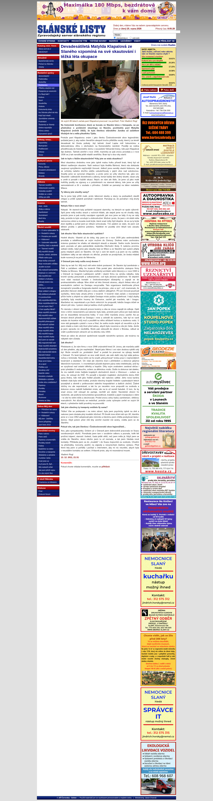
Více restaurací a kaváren (152, 57)
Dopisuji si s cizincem (47, 273)
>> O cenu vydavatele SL (49, 230)
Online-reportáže (45, 128)
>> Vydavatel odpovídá (48, 242)
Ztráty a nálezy (44, 209)
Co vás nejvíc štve (46, 473)
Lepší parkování (148, 73)
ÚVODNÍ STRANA (46, 41)
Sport (41, 100)
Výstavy (42, 173)
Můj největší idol (45, 276)
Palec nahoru (44, 434)
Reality (41, 221)
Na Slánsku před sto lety (48, 112)
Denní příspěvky (45, 422)
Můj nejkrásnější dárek (47, 352)
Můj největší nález (46, 315)
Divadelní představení (47, 170)
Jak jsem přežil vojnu (47, 470)
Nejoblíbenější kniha (47, 358)
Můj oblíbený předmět (47, 294)
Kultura (41, 97)
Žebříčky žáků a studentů (48, 246)
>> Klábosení (44, 239)
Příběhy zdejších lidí (46, 88)
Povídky (42, 388)
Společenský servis (46, 61)
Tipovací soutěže (45, 185)
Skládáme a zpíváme (47, 455)
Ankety (41, 67)
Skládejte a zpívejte (46, 379)
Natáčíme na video (46, 449)
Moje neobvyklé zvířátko (48, 264)
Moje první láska (45, 361)
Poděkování (43, 149)
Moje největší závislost (47, 312)
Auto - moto (43, 206)
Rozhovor (42, 398)
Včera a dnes (44, 131)
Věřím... (41, 285)
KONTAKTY (63, 41)
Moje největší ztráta (46, 331)
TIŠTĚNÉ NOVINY (98, 41)
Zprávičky (42, 82)
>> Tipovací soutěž (46, 249)
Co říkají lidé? (44, 94)
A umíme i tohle (45, 458)
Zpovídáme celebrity (46, 119)
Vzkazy (41, 152)
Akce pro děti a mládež (151, 65)
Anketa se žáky (44, 401)
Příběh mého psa (45, 258)
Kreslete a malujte (46, 376)
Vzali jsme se (44, 461)
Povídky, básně (44, 443)
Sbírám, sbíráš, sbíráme (48, 255)
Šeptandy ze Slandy (46, 125)
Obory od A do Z (45, 49)
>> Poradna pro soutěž (48, 236)
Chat (40, 491)
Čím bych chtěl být (46, 288)
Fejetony (42, 385)
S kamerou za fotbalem (48, 482)
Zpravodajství (44, 76)
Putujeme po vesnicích (47, 91)
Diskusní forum (44, 494)
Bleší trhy (42, 218)
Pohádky (42, 391)
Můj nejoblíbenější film (47, 300)
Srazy (41, 155)
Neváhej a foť (44, 370)
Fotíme (41, 446)
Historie (42, 106)
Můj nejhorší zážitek (46, 325)
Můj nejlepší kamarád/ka (48, 270)
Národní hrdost (44, 355)
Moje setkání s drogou (47, 291)
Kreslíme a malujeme (47, 452)
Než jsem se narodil (46, 340)
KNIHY (137, 41)
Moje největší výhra (46, 328)
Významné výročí (45, 134)
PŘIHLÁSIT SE (167, 41)
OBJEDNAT (43, 52)
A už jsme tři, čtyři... (46, 464)
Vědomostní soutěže (47, 188)
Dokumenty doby (45, 109)
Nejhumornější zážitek (47, 318)
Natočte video (44, 373)
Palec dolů (43, 437)
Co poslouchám (45, 297)
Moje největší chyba (46, 337)
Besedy (41, 176)
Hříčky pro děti (44, 197)
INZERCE (113, 41)
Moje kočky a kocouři (47, 261)
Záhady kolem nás (46, 282)
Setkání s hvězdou (46, 279)
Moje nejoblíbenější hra (48, 303)
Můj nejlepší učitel (46, 467)
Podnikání (43, 122)
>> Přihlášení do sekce (48, 410)
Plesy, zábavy (44, 167)
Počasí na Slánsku (46, 64)
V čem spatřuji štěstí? (47, 309)
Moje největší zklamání (48, 346)
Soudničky (43, 103)
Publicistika (43, 79)
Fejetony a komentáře (47, 440)
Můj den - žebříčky (46, 419)
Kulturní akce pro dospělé (152, 61)
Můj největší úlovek (46, 252)
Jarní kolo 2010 (45, 425)
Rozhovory (43, 85)
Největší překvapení (46, 322)
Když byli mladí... (45, 116)
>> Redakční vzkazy (47, 233)
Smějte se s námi (45, 194)
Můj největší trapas (46, 334)
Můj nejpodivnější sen (47, 343)
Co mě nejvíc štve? (46, 306)
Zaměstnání (43, 212)
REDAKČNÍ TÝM (79, 41)
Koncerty (42, 164)
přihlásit (106, 466)
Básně (41, 394)
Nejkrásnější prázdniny (48, 349)
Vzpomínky (43, 143)
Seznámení (43, 215)
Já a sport (42, 364)
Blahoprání (43, 146)
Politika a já (43, 367)
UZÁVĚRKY (126, 41)
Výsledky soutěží (45, 191)
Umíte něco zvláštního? (48, 382)
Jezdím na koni (44, 267)
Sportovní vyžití (148, 69)
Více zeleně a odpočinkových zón (155, 77)
